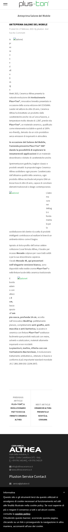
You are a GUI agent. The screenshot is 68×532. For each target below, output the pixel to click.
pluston (40, 29)
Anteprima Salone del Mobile (28, 24)
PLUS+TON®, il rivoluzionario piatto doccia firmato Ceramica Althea (18, 412)
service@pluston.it (21, 483)
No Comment (19, 32)
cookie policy (22, 513)
